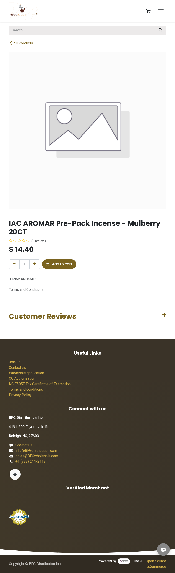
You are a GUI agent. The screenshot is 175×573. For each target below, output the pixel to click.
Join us (15, 362)
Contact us (17, 367)
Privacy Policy (20, 395)
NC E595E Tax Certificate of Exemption (40, 384)
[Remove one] (14, 264)
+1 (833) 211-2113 (30, 461)
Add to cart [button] (61, 264)
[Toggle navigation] (161, 10)
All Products (23, 43)
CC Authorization (22, 378)
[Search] (160, 30)
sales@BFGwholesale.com (36, 456)
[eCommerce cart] (148, 10)
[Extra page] (15, 474)
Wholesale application (26, 373)
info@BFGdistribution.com (36, 450)
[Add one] (34, 264)
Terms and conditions (26, 389)
